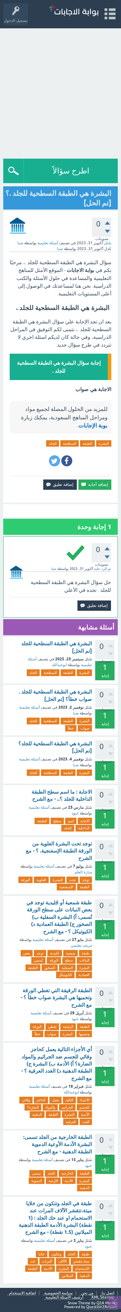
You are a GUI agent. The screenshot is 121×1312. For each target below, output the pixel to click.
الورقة (25, 880)
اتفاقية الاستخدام (22, 1293)
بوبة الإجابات (93, 425)
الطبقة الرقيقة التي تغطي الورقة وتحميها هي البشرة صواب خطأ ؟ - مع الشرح (56, 997)
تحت (72, 880)
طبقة (85, 953)
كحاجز (40, 1100)
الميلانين (67, 1276)
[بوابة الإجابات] (73, 11)
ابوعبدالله (59, 665)
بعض (26, 953)
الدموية (36, 1181)
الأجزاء (84, 1100)
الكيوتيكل (65, 975)
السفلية (67, 968)
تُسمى (38, 960)
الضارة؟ (33, 1107)
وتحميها (84, 1034)
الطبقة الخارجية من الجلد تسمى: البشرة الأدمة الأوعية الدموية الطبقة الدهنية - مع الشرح (57, 1144)
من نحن (87, 1293)
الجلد (51, 1173)
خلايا (41, 1254)
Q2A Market (107, 1303)
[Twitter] (54, 460)
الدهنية (37, 1114)
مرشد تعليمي (81, 945)
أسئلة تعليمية (47, 243)
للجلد (52, 443)
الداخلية (83, 828)
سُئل (107, 243)
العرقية (71, 1122)
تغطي (52, 1026)
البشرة (104, 443)
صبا (76, 713)
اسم (71, 821)
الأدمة (85, 1114)
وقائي (26, 1100)
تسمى (36, 1173)
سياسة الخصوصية (58, 1293)
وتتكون (56, 1254)
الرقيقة (68, 1026)
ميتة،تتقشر (81, 1261)
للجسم (84, 1107)
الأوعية (53, 1181)
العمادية (83, 975)
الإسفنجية (66, 887)
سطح (57, 821)
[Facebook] (66, 460)
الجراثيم (67, 1107)
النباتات (84, 960)
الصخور (49, 968)
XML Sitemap (102, 1297)
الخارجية (67, 1173)
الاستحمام (82, 1268)
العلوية (41, 880)
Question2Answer (102, 1307)
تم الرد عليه (102, 569)
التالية (69, 1100)
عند (32, 1261)
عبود (75, 813)
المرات (47, 1261)
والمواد (50, 1107)
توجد (85, 880)
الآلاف (62, 1261)
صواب (84, 728)
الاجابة (84, 821)
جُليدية (54, 953)
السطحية (69, 443)
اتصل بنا (108, 1293)
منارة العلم (83, 872)
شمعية (70, 953)
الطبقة (87, 443)
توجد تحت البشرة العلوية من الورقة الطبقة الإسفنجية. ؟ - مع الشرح (59, 851)
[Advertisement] (60, 92)
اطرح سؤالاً (71, 170)
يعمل (55, 1100)
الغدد (85, 1122)
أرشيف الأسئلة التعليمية (64, 1297)
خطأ (71, 728)
